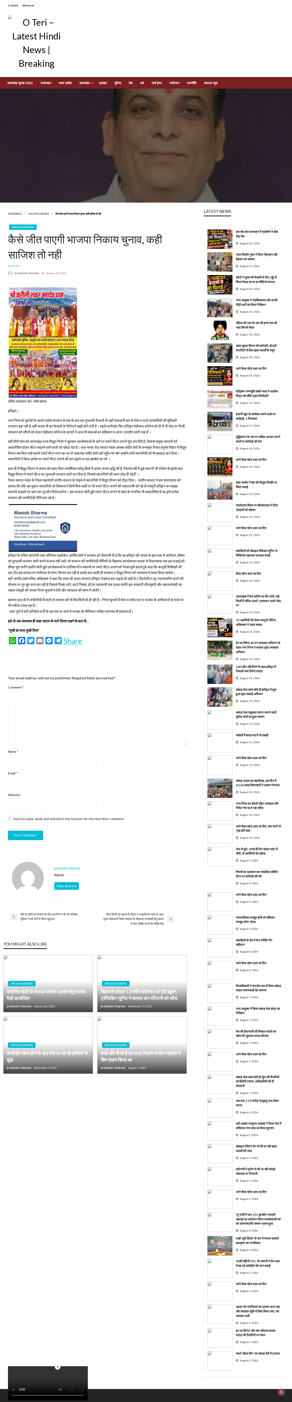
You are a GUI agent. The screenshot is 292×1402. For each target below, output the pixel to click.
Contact (13, 5)
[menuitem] (20, 83)
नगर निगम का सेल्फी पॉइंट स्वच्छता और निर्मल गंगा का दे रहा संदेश (257, 806)
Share (73, 641)
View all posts (67, 886)
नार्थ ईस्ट (156, 83)
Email (13, 773)
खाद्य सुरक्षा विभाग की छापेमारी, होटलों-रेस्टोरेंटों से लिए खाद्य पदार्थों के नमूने (257, 348)
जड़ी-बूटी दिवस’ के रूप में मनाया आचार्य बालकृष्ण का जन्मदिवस (257, 1240)
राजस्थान (46, 83)
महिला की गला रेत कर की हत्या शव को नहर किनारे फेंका (256, 325)
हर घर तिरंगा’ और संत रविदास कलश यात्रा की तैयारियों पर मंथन (255, 1333)
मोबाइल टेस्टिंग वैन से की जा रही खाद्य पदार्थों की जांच (256, 1148)
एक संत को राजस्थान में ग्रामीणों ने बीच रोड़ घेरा (257, 234)
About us (28, 5)
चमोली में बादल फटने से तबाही (252, 735)
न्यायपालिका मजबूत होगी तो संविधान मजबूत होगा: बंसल (255, 919)
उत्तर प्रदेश (65, 83)
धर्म (142, 83)
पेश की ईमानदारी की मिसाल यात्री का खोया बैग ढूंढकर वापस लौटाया (256, 1033)
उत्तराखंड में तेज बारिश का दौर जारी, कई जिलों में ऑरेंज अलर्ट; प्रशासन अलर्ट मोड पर (258, 600)
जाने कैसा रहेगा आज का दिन (251, 368)
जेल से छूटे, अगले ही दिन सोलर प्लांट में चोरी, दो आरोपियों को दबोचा (257, 851)
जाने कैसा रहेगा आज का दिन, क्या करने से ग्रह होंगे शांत (258, 828)
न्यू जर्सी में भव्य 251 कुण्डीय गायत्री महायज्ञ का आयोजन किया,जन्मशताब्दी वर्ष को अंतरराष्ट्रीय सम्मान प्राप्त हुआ (258, 1219)
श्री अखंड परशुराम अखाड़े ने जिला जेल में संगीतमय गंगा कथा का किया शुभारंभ (258, 1125)
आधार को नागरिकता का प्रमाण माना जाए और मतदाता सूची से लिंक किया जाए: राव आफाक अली (258, 1311)
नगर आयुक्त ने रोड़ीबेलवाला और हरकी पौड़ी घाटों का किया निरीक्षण (256, 302)
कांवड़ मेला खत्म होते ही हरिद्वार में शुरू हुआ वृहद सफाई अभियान (256, 692)
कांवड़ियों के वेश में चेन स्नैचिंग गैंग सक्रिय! (254, 942)
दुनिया (118, 83)
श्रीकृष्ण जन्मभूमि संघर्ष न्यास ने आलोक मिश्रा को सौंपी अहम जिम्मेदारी (257, 393)
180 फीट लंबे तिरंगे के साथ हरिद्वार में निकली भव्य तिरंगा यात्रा (256, 669)
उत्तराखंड (84, 83)
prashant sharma (27, 273)
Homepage (15, 213)
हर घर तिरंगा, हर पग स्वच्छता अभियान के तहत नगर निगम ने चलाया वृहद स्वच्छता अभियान (258, 647)
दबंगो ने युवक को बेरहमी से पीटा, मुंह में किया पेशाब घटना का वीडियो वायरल (256, 279)
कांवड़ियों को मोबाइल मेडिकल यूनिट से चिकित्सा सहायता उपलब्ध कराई (256, 553)
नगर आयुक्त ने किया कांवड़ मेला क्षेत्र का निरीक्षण (258, 1011)
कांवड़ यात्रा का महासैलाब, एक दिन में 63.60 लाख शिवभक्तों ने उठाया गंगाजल (257, 783)
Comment (16, 687)
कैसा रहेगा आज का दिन (248, 573)
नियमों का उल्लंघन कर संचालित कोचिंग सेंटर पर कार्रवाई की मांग (257, 874)
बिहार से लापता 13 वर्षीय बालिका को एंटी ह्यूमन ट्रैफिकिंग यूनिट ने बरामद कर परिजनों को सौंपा (139, 995)
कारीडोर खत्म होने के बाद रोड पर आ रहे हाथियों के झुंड (47, 1056)
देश (131, 83)
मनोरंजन (174, 83)
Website (14, 795)
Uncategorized (38, 213)
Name (13, 751)
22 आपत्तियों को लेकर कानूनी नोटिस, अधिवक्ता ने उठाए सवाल (256, 622)
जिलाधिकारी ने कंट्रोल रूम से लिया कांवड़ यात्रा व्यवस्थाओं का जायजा (258, 988)
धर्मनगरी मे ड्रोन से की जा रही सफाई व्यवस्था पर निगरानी (255, 1171)
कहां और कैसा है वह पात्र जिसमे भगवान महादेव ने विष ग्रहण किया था (141, 1056)
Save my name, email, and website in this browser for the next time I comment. (69, 819)
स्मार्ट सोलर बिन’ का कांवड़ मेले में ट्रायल (258, 1353)
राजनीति (191, 83)
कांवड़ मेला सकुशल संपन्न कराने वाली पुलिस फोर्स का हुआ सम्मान (256, 714)
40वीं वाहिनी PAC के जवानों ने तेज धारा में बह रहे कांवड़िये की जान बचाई (258, 1263)
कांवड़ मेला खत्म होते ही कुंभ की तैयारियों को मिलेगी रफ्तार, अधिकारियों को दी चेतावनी (257, 1081)
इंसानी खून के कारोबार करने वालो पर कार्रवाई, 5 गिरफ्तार (256, 416)
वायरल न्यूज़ (211, 83)
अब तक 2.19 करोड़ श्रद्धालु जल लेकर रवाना (257, 1103)
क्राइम (103, 83)
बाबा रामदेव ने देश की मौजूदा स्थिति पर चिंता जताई (256, 484)
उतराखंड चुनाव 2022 (20, 83)
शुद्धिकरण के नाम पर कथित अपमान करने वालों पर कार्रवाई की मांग (258, 439)
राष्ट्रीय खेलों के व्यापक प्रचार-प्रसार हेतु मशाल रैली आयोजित (46, 995)
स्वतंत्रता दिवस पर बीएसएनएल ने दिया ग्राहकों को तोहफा (257, 507)
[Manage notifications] (281, 1392)
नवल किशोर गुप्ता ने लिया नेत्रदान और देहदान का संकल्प (257, 257)
